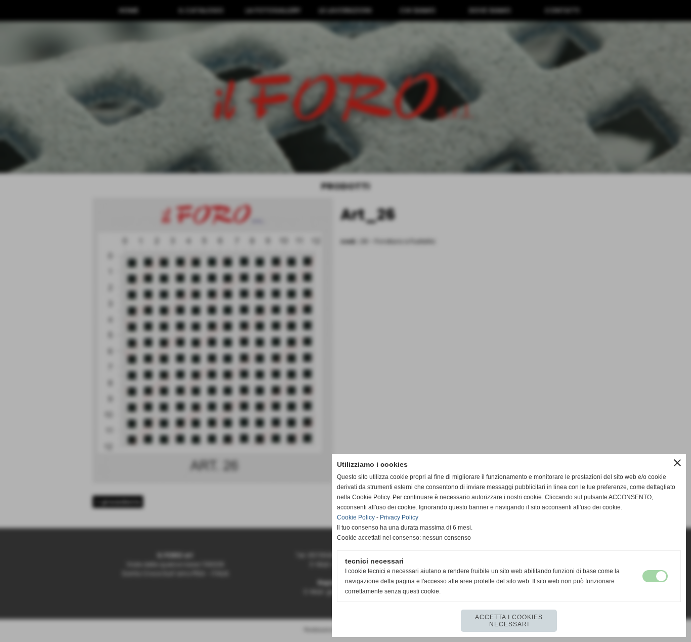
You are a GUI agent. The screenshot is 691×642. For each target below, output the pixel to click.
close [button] (677, 463)
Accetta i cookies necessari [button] (509, 621)
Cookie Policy (356, 517)
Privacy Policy (399, 517)
